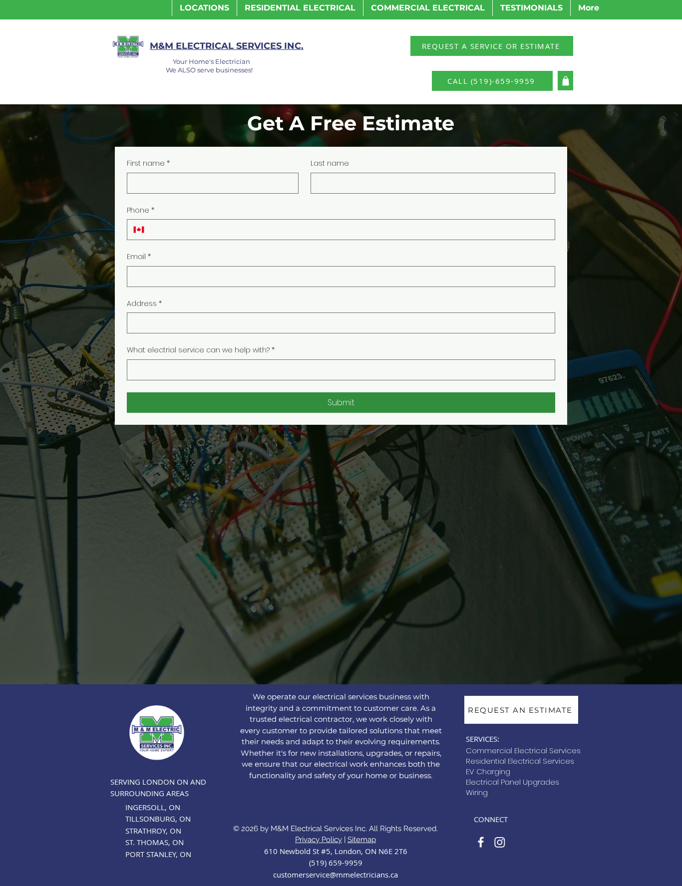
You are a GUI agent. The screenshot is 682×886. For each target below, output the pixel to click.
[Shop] (565, 80)
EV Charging (488, 771)
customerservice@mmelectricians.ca (335, 875)
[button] (204, 8)
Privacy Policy (318, 839)
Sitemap (361, 839)
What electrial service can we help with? (201, 350)
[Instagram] (500, 842)
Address (144, 303)
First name (148, 163)
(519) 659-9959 (335, 863)
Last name (330, 163)
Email (139, 257)
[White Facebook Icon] (481, 842)
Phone (140, 210)
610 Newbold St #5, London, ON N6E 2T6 (335, 851)
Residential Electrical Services (520, 761)
